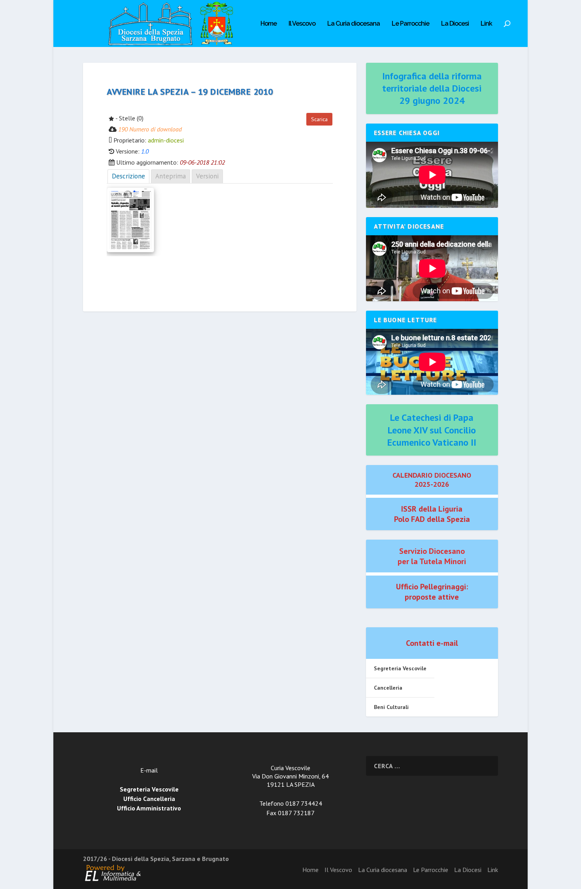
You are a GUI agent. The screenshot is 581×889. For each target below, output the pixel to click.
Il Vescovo (302, 24)
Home (268, 24)
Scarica (319, 119)
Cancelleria (388, 687)
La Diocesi (455, 24)
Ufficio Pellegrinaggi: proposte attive (432, 591)
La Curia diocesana (353, 24)
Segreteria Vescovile (400, 668)
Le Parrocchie (410, 24)
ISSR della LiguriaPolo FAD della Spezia (432, 514)
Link (486, 24)
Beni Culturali (391, 707)
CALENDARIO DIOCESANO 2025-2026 (431, 480)
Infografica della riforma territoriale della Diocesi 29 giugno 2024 (432, 88)
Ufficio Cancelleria (149, 799)
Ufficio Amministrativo (149, 808)
